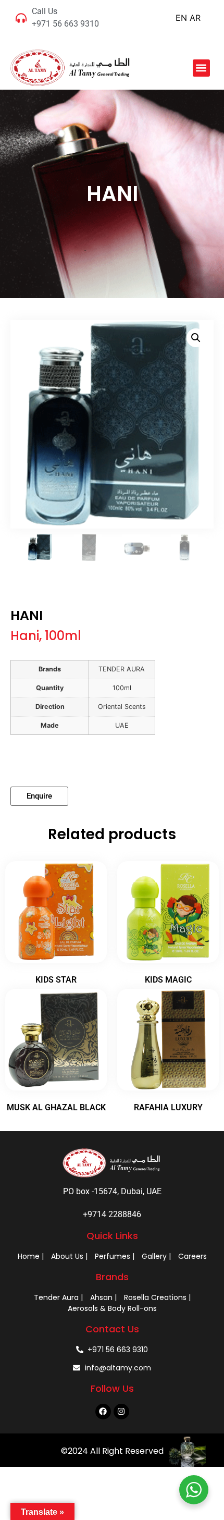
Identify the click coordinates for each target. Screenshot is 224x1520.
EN (181, 18)
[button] (201, 68)
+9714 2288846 (112, 1214)
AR (195, 18)
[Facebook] (103, 1411)
